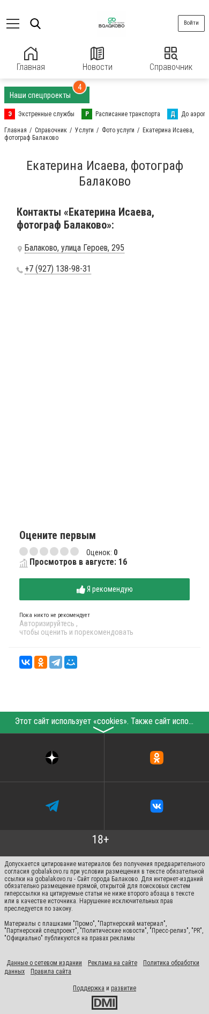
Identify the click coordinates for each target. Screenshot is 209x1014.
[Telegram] (55, 662)
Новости (98, 67)
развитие (123, 988)
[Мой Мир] (70, 662)
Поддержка (88, 988)
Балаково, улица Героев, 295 (74, 248)
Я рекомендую (109, 589)
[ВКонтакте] (25, 662)
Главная (31, 67)
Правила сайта (51, 971)
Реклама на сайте (112, 963)
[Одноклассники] (40, 662)
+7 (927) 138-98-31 (58, 269)
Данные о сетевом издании (44, 963)
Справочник (171, 67)
